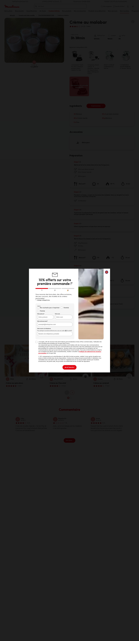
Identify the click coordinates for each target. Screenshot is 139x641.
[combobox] (45, 317)
